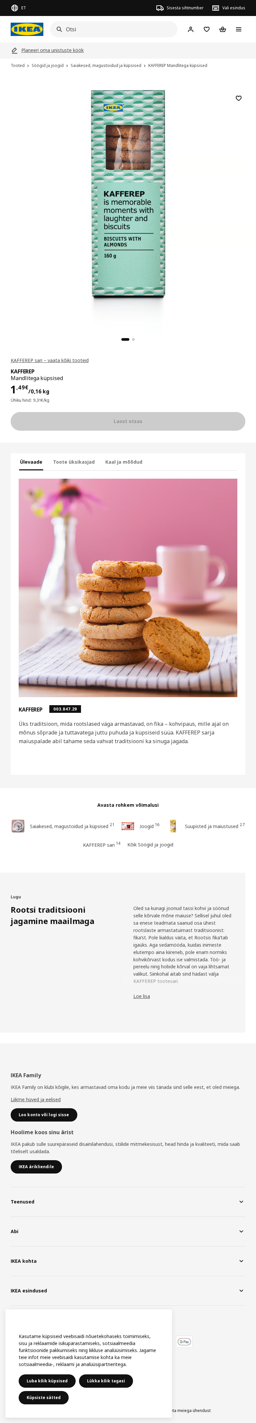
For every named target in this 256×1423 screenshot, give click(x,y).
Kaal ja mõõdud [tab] (123, 462)
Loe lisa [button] (141, 996)
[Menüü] (238, 29)
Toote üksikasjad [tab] (74, 462)
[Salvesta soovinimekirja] (238, 98)
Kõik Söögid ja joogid (150, 844)
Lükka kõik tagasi (106, 1381)
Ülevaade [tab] (31, 462)
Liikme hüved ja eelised (36, 1099)
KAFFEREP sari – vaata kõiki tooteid (50, 360)
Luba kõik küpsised (47, 1381)
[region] (128, 208)
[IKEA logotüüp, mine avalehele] (27, 29)
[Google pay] (184, 1342)
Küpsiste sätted (44, 1397)
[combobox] (111, 29)
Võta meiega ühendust (189, 1410)
